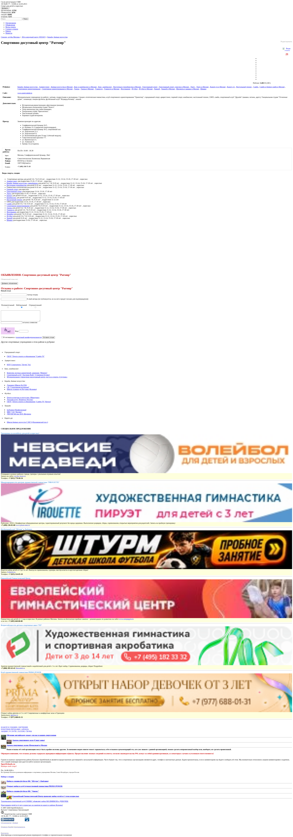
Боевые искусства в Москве (62, 87)
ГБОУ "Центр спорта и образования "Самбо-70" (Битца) (29, 402)
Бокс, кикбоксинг (105, 87)
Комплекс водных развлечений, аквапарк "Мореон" (27, 373)
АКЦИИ (4, 731)
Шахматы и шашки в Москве (187, 89)
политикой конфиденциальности (29, 337)
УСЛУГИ (12, 731)
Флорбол (10, 214)
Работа (8, 31)
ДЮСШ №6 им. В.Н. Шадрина (19, 414)
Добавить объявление (9, 283)
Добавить (5, 8)
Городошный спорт (149, 87)
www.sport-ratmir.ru (25, 93)
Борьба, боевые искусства (57, 37)
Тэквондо (99, 89)
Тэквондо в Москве (111, 89)
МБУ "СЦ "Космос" (14, 412)
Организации (10, 23)
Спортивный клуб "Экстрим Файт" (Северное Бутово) (28, 375)
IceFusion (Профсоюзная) (16, 410)
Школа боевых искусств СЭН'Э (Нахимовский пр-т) (27, 422)
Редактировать (286, 42)
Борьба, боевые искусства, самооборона (22, 183)
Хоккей (157, 89)
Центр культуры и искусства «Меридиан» (23, 398)
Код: (17, 331)
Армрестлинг (44, 87)
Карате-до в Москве (218, 87)
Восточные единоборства (17, 185)
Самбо (256, 87)
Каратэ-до (231, 87)
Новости (8, 33)
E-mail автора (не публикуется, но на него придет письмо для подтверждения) (57, 299)
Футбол (135, 89)
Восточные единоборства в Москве (127, 87)
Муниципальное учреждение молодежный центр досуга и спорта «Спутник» (37, 377)
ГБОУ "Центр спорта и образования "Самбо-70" (26, 356)
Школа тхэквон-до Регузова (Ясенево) (22, 389)
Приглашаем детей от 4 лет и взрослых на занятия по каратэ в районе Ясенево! (32, 805)
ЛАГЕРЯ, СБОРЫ (25, 731)
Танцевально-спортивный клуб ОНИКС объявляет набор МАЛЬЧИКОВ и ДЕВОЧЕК (34, 801)
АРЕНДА (25, 729)
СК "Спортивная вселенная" (18, 387)
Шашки (203, 89)
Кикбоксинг (11, 198)
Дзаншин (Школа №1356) (17, 385)
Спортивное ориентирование (29, 89)
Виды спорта (10, 27)
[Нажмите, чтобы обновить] (8, 330)
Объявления (10, 25)
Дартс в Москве (202, 87)
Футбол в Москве (146, 89)
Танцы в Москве (87, 89)
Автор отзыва (32, 295)
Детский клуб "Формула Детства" (20, 400)
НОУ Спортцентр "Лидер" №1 (19, 365)
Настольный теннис (244, 87)
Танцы (76, 89)
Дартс (192, 87)
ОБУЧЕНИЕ (23, 727)
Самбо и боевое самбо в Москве (272, 87)
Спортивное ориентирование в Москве (57, 89)
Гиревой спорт (12, 189)
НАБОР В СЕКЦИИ (9, 727)
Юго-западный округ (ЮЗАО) (34, 37)
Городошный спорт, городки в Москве (174, 87)
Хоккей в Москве (168, 89)
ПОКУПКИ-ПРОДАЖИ (10, 729)
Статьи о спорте (11, 29)
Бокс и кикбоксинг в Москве (85, 87)
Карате (9, 196)
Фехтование (125, 89)
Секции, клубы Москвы (10, 37)
